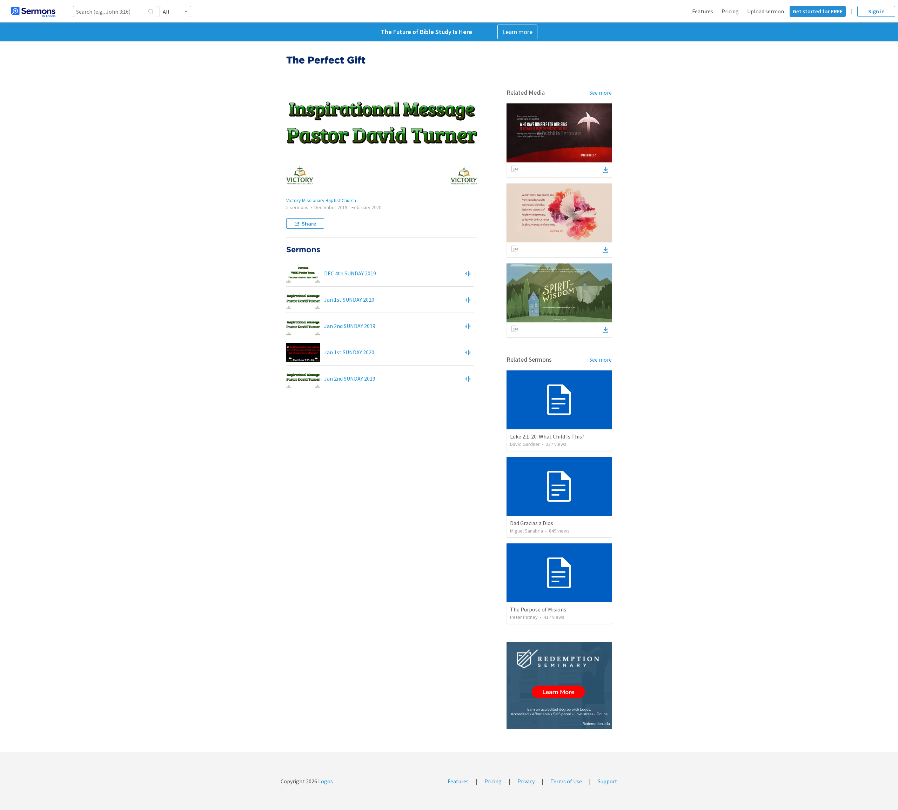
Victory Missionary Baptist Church (321, 200)
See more (600, 92)
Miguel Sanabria (526, 531)
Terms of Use (566, 781)
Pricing (730, 11)
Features (702, 11)
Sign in (876, 11)
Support (607, 781)
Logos (325, 781)
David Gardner (525, 444)
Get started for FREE (818, 11)
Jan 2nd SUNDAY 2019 (349, 325)
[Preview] (467, 273)
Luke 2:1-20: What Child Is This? (547, 436)
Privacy (526, 781)
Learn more (517, 32)
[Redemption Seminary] (559, 685)
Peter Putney (524, 617)
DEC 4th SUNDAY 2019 (350, 273)
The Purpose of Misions (538, 609)
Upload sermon (765, 11)
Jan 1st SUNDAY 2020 (349, 299)
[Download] (605, 169)
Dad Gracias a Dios (531, 523)
